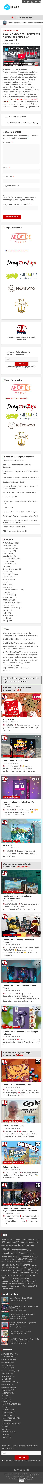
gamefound (7, 648)
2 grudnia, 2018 (8, 43)
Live (4, 582)
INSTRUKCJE (7, 577)
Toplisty (6, 610)
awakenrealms (24, 633)
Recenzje (6, 605)
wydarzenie (26, 668)
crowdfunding (7, 556)
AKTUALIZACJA (8, 543)
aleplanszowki (16, 633)
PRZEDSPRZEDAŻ (9, 603)
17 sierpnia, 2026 (8, 990)
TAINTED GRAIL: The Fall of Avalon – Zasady (22, 123)
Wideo (5, 613)
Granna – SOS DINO (10, 497)
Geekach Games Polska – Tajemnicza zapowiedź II (21, 478)
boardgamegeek (19, 635)
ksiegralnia (11, 655)
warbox (18, 665)
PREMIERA (7, 595)
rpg (22, 663)
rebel (18, 662)
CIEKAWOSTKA (8, 548)
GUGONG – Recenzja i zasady (15, 117)
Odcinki (15, 30)
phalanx (35, 657)
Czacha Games (23, 866)
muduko (5, 657)
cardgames (21, 643)
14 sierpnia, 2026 (8, 1036)
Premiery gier (7, 597)
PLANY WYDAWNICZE (11, 590)
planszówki (7, 660)
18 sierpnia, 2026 (8, 944)
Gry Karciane (7, 571)
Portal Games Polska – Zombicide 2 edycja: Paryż (20, 516)
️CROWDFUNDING (9, 559)
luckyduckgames (21, 655)
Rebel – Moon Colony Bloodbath (16, 761)
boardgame (7, 635)
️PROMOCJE (7, 600)
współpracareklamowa (12, 668)
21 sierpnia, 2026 (8, 722)
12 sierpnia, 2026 (8, 848)
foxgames (23, 646)
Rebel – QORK (8, 507)
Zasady (5, 621)
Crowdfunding (8, 553)
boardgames (11, 638)
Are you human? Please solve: (15, 205)
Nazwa (6, 167)
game (36, 646)
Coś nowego (7, 551)
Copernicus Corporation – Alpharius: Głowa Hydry (20, 512)
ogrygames (11, 657)
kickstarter (33, 652)
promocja (35, 660)
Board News (7, 30)
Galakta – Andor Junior (12, 1167)
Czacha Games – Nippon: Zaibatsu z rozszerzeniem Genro (22, 1315)
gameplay (6, 566)
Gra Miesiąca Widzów (10, 569)
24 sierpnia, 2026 (8, 901)
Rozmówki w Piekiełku (11, 608)
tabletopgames (9, 665)
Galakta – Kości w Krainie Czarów (14, 527)
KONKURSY (7, 579)
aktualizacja (7, 633)
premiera (27, 660)
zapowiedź (7, 670)
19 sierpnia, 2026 (8, 807)
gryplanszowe (12, 651)
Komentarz (8, 142)
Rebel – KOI (7, 845)
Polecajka (6, 592)
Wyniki (5, 618)
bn (30, 633)
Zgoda (22, 1481)
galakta (30, 646)
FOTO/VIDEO (7, 564)
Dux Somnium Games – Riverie (14, 482)
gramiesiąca (21, 648)
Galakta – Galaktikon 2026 (14, 1126)
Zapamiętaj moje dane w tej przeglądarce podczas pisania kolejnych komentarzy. (19, 198)
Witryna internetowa (11, 186)
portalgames (17, 660)
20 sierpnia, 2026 (8, 763)
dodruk (17, 646)
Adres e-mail (8, 177)
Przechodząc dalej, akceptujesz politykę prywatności (22, 368)
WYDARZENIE (8, 615)
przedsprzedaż (9, 663)
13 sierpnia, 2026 (8, 1169)
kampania (25, 652)
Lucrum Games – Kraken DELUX (14, 460)
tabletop (27, 663)
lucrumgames (32, 655)
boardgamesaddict (27, 639)
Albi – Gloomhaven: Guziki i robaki (15, 531)
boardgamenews (32, 635)
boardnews (10, 642)
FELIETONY (7, 561)
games (14, 648)
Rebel (18, 690)
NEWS (5, 584)
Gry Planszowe (8, 574)
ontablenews (27, 657)
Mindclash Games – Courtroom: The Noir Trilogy (19, 493)
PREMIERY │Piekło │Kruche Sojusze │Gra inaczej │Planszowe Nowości (24, 1340)
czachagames (8, 646)
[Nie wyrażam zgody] (41, 1478)
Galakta (19, 1055)
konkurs (5, 655)
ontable (16, 43)
